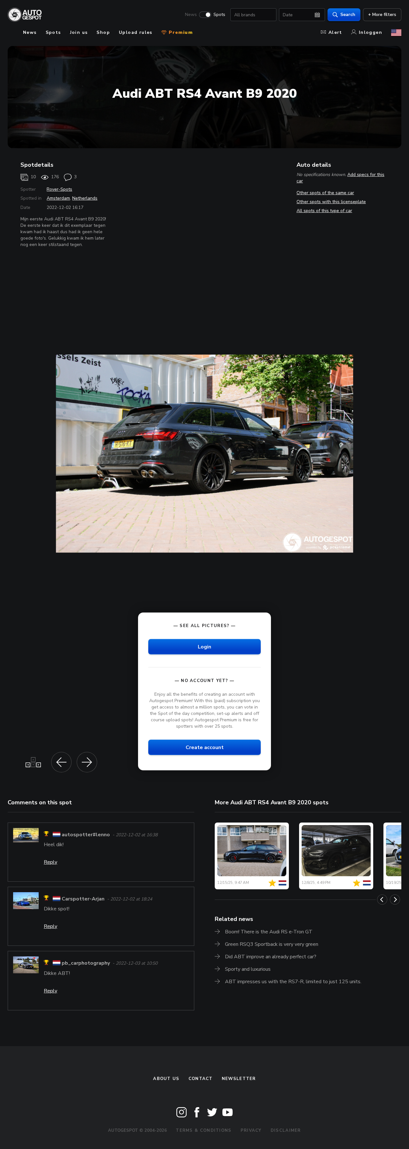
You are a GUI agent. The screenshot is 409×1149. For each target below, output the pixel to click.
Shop (103, 32)
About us (166, 1079)
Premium (180, 32)
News (191, 14)
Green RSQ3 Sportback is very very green (271, 944)
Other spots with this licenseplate (331, 202)
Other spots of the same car (325, 193)
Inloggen (370, 32)
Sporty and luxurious (248, 969)
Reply (50, 862)
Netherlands (84, 198)
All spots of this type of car (324, 211)
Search (347, 14)
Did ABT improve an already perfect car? (270, 956)
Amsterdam (58, 198)
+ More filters (382, 14)
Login (204, 646)
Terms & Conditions (203, 1130)
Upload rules (135, 32)
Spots (219, 14)
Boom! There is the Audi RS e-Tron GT (269, 931)
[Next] (395, 899)
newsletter (239, 1079)
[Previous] (382, 899)
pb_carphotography (86, 963)
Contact (201, 1079)
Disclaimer (286, 1130)
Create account (205, 747)
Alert (335, 32)
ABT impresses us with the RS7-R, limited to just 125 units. (293, 981)
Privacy (251, 1130)
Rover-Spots (59, 189)
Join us (79, 32)
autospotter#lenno (86, 834)
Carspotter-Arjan (83, 898)
